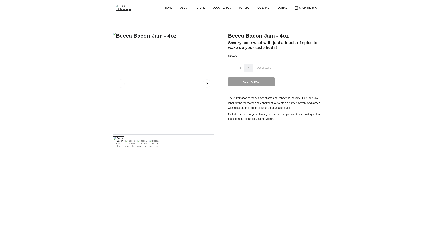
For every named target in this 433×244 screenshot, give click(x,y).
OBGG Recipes (222, 7)
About (184, 7)
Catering (263, 7)
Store (201, 7)
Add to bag (251, 81)
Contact (283, 7)
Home (168, 7)
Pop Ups (244, 7)
